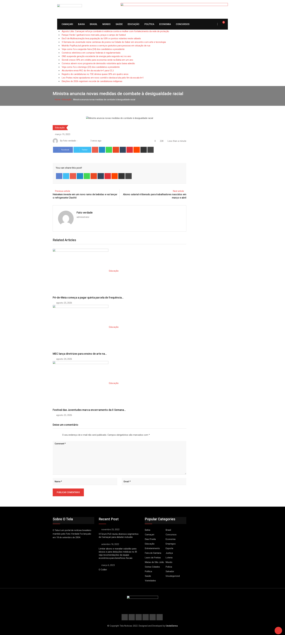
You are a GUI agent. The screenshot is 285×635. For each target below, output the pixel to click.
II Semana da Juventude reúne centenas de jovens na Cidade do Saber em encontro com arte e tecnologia (114, 42)
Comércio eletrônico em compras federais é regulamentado (91, 52)
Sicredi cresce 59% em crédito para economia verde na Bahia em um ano (97, 60)
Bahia (81, 24)
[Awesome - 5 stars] (61, 434)
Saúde (119, 24)
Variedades (150, 580)
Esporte (169, 548)
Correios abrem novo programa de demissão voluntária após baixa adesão (98, 63)
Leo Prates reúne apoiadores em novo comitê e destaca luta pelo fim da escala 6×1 (103, 77)
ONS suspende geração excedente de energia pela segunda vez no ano (96, 56)
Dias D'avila (150, 539)
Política (149, 24)
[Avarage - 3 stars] (56, 434)
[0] (221, 24)
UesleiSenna (172, 625)
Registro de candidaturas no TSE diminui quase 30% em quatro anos (95, 74)
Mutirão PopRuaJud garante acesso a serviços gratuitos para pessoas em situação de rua (106, 45)
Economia (165, 24)
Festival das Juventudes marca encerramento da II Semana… (89, 409)
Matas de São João (154, 562)
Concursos (182, 24)
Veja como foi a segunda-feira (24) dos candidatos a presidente (93, 49)
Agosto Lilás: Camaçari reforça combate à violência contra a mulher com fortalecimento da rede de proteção (115, 31)
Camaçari (67, 24)
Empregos (171, 543)
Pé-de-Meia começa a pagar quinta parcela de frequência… (88, 297)
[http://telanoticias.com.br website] (79, 140)
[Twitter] (66, 176)
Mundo (106, 24)
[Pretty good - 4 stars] (58, 434)
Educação (133, 24)
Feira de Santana (153, 553)
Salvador (170, 571)
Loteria (169, 557)
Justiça (169, 553)
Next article (178, 191)
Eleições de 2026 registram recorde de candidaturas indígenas (92, 81)
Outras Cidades (152, 566)
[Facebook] (59, 176)
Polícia (169, 566)
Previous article (62, 191)
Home (57, 99)
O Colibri (103, 569)
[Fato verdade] (82, 140)
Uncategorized (173, 576)
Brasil (93, 24)
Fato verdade (85, 212)
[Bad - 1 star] (51, 434)
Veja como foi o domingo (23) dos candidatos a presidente (91, 67)
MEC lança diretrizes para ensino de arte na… (80, 353)
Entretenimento (152, 548)
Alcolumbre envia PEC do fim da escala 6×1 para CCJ (88, 70)
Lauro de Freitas (153, 557)
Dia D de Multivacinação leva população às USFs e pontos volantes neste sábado (101, 38)
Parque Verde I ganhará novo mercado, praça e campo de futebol (94, 35)
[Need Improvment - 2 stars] (54, 434)
